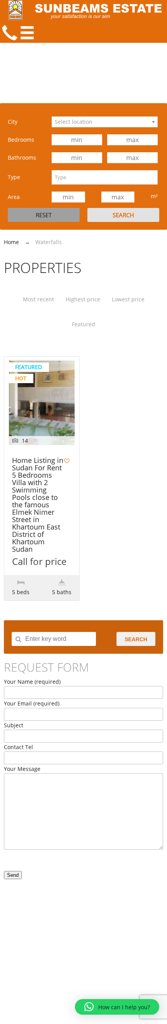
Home (11, 242)
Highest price (83, 299)
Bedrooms (21, 139)
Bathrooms (22, 157)
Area (14, 197)
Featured (83, 324)
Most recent (38, 299)
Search (136, 639)
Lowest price (128, 299)
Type (14, 177)
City (12, 121)
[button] (117, 1007)
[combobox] (105, 121)
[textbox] (105, 177)
